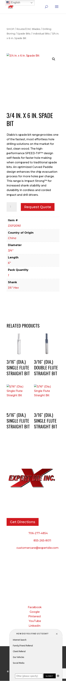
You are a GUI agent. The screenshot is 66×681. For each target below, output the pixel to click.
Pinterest (34, 616)
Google (35, 611)
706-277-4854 (38, 533)
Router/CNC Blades (28, 29)
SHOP (10, 29)
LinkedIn (34, 625)
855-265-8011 (42, 540)
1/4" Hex (13, 287)
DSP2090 (14, 225)
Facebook (35, 607)
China (12, 238)
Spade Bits (23, 33)
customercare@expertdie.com (37, 547)
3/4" (10, 250)
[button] (54, 59)
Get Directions (22, 522)
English (15, 2)
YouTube (35, 621)
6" (9, 263)
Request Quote (37, 207)
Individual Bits (41, 33)
